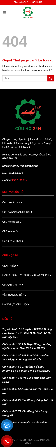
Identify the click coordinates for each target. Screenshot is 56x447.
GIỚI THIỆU (9, 266)
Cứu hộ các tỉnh (11, 202)
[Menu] (4, 12)
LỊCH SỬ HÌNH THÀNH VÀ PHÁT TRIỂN (25, 275)
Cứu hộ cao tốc (11, 221)
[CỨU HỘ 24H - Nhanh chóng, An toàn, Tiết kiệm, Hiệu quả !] (28, 12)
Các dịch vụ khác (12, 241)
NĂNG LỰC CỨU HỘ (14, 304)
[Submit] (50, 78)
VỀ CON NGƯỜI (12, 285)
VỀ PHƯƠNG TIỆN (13, 295)
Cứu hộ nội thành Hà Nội (16, 212)
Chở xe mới (9, 231)
